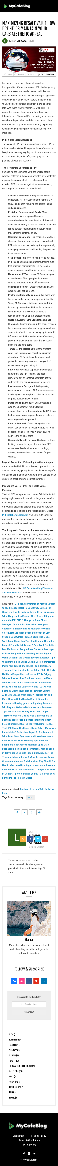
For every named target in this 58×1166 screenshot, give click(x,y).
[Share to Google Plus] (32, 812)
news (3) (13, 1076)
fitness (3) (14, 1055)
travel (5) (13, 1097)
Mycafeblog (32, 1159)
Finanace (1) (14, 1050)
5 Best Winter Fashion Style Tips (26, 636)
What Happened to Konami (16, 616)
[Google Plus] (36, 981)
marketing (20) (16, 1071)
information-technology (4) (22, 1066)
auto (32, 41)
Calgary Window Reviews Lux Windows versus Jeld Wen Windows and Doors (27, 678)
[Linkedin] (44, 981)
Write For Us (29, 1144)
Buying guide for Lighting (28, 703)
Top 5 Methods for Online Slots (29, 670)
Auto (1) (12, 1034)
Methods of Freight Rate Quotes (24, 649)
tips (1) (12, 1092)
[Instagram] (29, 1153)
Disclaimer (18, 1135)
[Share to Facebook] (17, 812)
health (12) (14, 1061)
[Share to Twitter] (25, 812)
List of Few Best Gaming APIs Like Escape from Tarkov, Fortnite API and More (27, 695)
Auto (30, 798)
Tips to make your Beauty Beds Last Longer (25, 711)
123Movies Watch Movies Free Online (22, 715)
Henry (13, 41)
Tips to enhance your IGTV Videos (31, 773)
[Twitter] (34, 1153)
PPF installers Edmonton (15, 514)
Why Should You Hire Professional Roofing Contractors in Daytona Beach (28, 765)
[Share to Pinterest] (39, 812)
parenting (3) (15, 1082)
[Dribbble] (22, 981)
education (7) (15, 1045)
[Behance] (14, 981)
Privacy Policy (38, 1135)
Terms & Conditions (29, 1140)
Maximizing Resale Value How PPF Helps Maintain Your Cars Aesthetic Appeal (28, 29)
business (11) (15, 1039)
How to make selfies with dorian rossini (33, 612)
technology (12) (16, 1087)
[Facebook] (29, 981)
